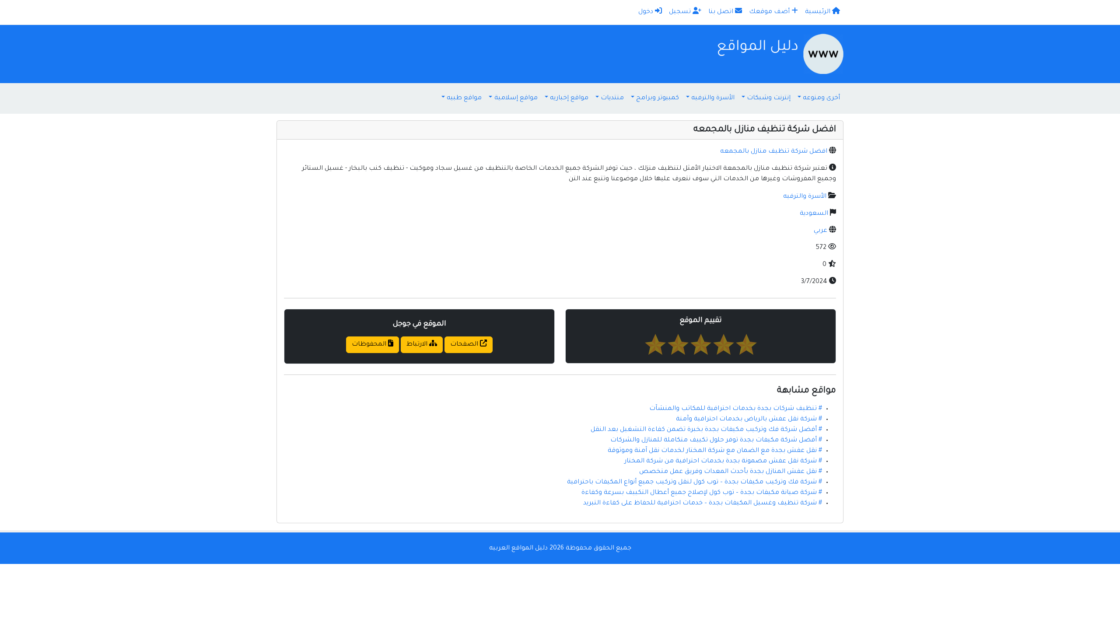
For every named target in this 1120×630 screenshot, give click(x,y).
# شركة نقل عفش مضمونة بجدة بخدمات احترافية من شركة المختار (723, 461)
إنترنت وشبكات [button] (769, 98)
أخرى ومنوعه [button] (821, 98)
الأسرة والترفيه (804, 196)
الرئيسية (818, 12)
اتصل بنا (721, 12)
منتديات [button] (612, 98)
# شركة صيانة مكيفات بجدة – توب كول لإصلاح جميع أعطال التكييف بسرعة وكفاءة (701, 493)
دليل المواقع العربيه (518, 548)
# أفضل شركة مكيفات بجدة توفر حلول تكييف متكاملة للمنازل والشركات (716, 440)
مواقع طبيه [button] (464, 98)
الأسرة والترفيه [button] (713, 98)
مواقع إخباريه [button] (569, 98)
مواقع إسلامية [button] (516, 98)
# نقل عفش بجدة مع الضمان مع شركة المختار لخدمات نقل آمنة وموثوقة (715, 451)
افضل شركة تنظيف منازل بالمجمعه (773, 151)
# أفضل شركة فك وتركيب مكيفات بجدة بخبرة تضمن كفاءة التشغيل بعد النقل (706, 430)
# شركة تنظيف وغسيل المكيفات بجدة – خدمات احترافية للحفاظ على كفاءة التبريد (702, 503)
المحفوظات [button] (370, 344)
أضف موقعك (770, 12)
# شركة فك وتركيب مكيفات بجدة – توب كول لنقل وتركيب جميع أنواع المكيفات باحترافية (694, 482)
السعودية (814, 213)
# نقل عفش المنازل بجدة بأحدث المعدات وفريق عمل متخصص (730, 472)
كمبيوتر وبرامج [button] (657, 98)
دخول (646, 12)
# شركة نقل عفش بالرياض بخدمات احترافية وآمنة (749, 419)
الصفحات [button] (465, 344)
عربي (820, 231)
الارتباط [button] (417, 344)
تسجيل (681, 12)
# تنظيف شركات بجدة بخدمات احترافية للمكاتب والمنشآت (735, 409)
